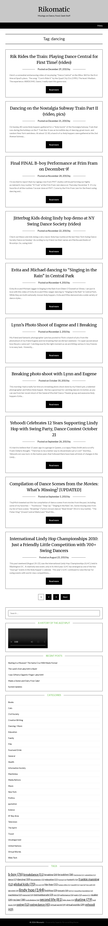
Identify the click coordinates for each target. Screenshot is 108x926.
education (51, 879)
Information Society (17, 768)
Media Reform (14, 780)
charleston (79, 875)
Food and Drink (14, 750)
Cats (10, 708)
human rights (64, 885)
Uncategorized (14, 840)
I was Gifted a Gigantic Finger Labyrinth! (26, 675)
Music (10, 786)
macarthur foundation (83, 891)
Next (65, 597)
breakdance (33, 874)
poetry (78, 895)
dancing (23, 879)
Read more (54, 90)
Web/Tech (12, 857)
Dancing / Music (15, 726)
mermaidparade (43, 895)
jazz (83, 885)
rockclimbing (33, 900)
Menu (100, 25)
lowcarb (63, 890)
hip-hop (51, 884)
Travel (11, 834)
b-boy (15, 874)
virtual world (58, 905)
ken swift (90, 885)
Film (10, 744)
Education (12, 732)
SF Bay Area (13, 816)
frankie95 (72, 879)
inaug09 (75, 885)
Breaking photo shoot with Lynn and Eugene (54, 373)
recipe (19, 899)
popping (86, 895)
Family (11, 738)
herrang (40, 885)
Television (12, 822)
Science (11, 810)
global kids (24, 884)
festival (62, 880)
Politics (11, 798)
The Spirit (12, 828)
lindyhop (51, 890)
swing (23, 904)
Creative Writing (15, 720)
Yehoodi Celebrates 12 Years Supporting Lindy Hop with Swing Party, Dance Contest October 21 (54, 428)
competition (90, 875)
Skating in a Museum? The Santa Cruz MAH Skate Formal (32, 663)
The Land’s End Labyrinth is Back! (22, 669)
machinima (15, 895)
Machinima (13, 774)
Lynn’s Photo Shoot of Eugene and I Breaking (54, 324)
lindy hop (31, 889)
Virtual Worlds (14, 852)
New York (12, 792)
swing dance (40, 904)
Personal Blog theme (70, 922)
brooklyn (65, 874)
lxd (71, 891)
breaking (51, 874)
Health (11, 762)
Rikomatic (54, 9)
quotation (12, 804)
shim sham (68, 900)
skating (83, 899)
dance (12, 879)
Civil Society (13, 714)
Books (11, 702)
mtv (57, 895)
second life (51, 899)
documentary (38, 880)
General (11, 756)
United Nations (14, 846)
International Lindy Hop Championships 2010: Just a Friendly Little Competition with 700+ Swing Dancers (54, 544)
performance (67, 895)
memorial (27, 895)
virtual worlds (75, 904)
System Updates (15, 687)
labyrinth (13, 891)
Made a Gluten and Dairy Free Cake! (24, 681)
